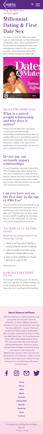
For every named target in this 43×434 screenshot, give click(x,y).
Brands (21, 404)
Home (21, 382)
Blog (21, 412)
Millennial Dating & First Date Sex (20, 24)
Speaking (22, 408)
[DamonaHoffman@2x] (12, 4)
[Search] (31, 4)
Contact (21, 416)
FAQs (21, 389)
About (21, 386)
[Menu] (36, 4)
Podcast (21, 397)
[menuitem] (31, 4)
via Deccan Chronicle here (19, 185)
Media (21, 393)
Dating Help (21, 401)
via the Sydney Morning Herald (20, 221)
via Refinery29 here (16, 148)
